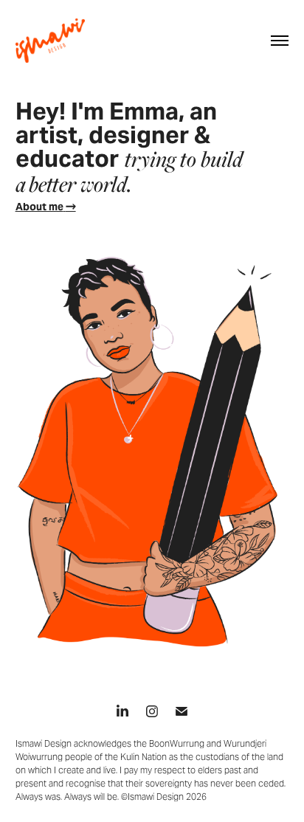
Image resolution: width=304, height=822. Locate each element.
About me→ (45, 206)
